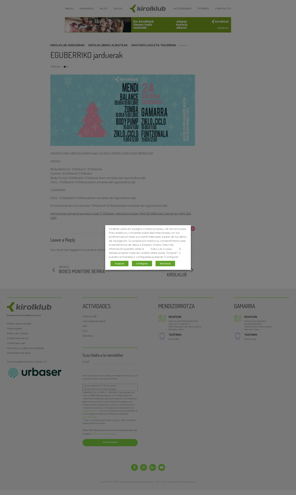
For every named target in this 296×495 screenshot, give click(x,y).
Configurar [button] (142, 263)
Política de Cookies (161, 249)
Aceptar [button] (119, 263)
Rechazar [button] (165, 263)
